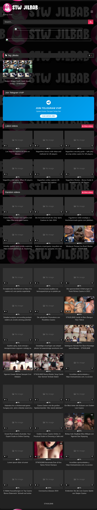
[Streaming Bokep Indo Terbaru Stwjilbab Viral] (48, 8)
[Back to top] (89, 503)
